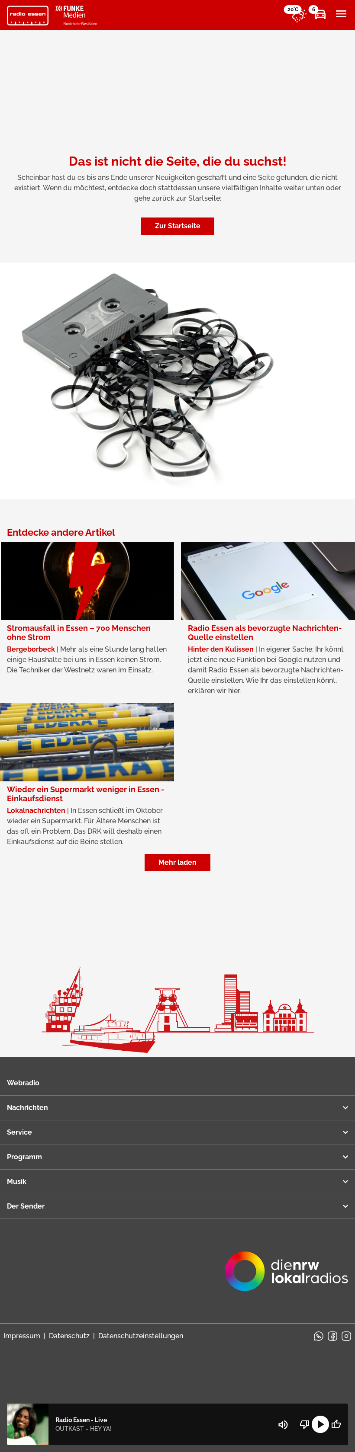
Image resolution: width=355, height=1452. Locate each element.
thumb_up (336, 1424)
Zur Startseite (177, 226)
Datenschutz (69, 1336)
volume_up (283, 1425)
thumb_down (305, 1424)
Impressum (21, 1336)
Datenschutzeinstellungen (140, 1336)
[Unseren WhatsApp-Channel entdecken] (318, 1336)
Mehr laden (177, 862)
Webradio (23, 1083)
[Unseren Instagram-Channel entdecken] (346, 1336)
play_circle (320, 1424)
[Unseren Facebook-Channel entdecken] (332, 1336)
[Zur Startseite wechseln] (27, 15)
